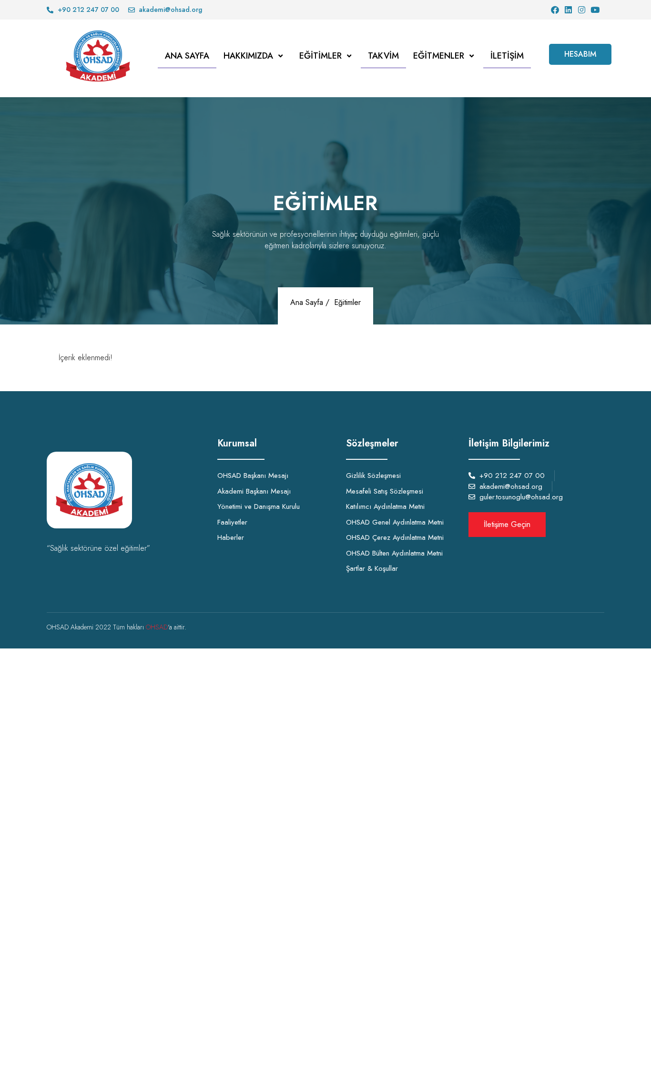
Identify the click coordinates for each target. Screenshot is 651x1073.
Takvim (383, 56)
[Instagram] (582, 10)
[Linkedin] (568, 10)
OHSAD (157, 627)
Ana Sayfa (187, 56)
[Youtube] (595, 10)
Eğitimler (320, 56)
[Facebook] (555, 10)
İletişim (507, 56)
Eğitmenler (438, 56)
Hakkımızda (248, 56)
